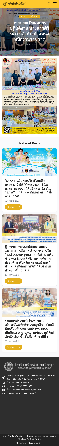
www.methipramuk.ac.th (25, 393)
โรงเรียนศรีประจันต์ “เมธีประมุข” (21, 436)
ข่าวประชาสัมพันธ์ (29, 16)
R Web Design (35, 439)
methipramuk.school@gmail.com (27, 389)
